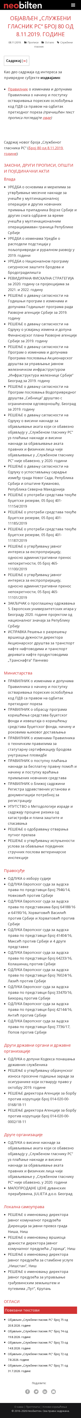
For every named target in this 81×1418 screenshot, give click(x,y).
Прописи (33, 42)
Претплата (33, 1406)
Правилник (18, 89)
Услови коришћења (54, 1406)
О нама (18, 1406)
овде (47, 117)
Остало (49, 42)
